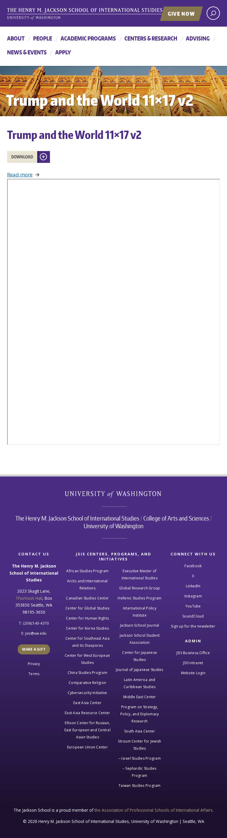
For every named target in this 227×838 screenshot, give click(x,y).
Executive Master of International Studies (140, 574)
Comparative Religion (87, 682)
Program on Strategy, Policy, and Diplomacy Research (139, 714)
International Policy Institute (139, 612)
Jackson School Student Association (140, 639)
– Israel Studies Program (140, 758)
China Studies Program (87, 672)
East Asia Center (87, 702)
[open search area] (213, 13)
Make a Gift (34, 649)
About (16, 38)
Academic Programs (88, 38)
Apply (63, 52)
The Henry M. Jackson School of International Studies (77, 518)
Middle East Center (139, 696)
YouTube (193, 606)
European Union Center (87, 747)
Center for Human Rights (87, 618)
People (42, 38)
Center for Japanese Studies (139, 656)
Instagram (193, 596)
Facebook (193, 565)
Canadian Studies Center (87, 598)
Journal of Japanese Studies (139, 669)
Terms (33, 673)
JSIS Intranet (193, 662)
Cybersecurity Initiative (87, 692)
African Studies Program (87, 570)
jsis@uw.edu (36, 633)
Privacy (34, 663)
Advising (198, 38)
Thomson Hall (29, 598)
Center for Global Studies (87, 608)
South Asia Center (139, 731)
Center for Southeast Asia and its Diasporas (87, 642)
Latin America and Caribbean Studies (139, 683)
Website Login (193, 672)
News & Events (27, 52)
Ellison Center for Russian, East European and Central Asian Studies (87, 730)
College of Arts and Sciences (176, 518)
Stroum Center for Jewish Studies (139, 745)
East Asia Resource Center (87, 712)
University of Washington (113, 495)
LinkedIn (193, 586)
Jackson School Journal (139, 625)
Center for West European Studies (87, 659)
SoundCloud (193, 616)
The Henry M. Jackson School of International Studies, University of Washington (97, 14)
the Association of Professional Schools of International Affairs (154, 810)
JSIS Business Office (193, 652)
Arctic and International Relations (87, 584)
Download (22, 156)
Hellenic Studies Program (139, 598)
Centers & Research (150, 38)
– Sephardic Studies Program (140, 772)
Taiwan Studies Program (140, 785)
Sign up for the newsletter (193, 626)
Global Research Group (139, 588)
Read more (20, 174)
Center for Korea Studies (87, 628)
